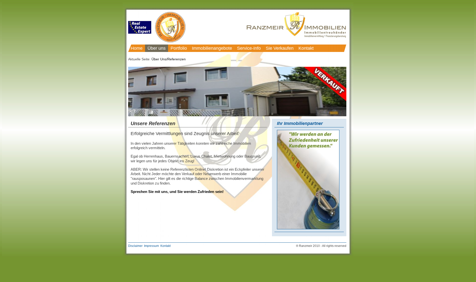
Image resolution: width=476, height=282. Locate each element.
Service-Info (249, 48)
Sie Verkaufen (280, 48)
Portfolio (179, 48)
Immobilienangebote (212, 48)
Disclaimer (135, 246)
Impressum (151, 246)
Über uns (157, 48)
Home (137, 48)
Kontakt (306, 48)
